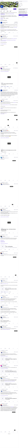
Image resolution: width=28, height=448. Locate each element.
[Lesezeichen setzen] (13, 32)
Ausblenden (16, 115)
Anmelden (23, 16)
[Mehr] (17, 32)
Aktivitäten (2, 18)
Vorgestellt (7, 18)
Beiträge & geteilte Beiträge (4, 20)
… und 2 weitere (10, 86)
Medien (4, 18)
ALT (8, 119)
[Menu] (17, 9)
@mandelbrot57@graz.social (3, 9)
